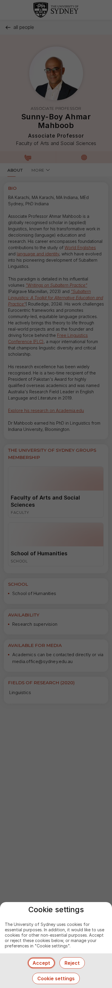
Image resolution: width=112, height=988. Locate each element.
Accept (41, 963)
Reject (72, 963)
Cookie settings (56, 978)
